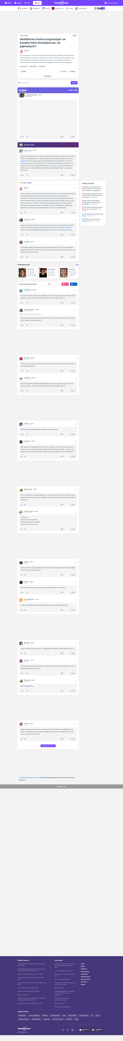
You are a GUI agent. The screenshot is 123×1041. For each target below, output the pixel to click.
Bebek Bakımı (36, 8)
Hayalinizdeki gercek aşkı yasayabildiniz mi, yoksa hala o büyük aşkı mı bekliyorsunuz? (64, 993)
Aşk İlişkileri (24, 8)
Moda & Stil (47, 1019)
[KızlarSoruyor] (24, 1030)
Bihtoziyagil (27, 680)
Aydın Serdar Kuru (31, 95)
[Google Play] (98, 1030)
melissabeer (27, 441)
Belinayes (26, 660)
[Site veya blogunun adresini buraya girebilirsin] (69, 90)
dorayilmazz (27, 219)
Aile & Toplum (22, 1015)
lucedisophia (27, 377)
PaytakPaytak (27, 289)
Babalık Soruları (33, 66)
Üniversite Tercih (59, 8)
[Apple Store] (85, 1030)
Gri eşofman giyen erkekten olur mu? (63, 970)
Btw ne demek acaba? (23, 994)
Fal (92, 1015)
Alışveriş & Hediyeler (34, 1015)
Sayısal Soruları (23, 66)
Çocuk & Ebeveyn (55, 1015)
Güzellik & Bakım (83, 8)
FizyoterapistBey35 (29, 309)
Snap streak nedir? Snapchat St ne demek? (29, 991)
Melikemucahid (28, 489)
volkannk (26, 423)
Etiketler (83, 984)
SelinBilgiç (26, 642)
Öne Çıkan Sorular (85, 979)
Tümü (77, 264)
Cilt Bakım (45, 1015)
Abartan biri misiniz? (59, 1003)
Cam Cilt (47, 8)
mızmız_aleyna (28, 150)
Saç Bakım (69, 1019)
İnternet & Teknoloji (24, 1019)
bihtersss (26, 723)
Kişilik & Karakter (36, 1019)
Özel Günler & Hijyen (58, 1019)
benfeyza (26, 581)
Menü (9, 3)
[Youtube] (71, 90)
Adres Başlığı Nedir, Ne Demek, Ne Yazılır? (28, 988)
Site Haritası (84, 982)
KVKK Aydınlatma (85, 976)
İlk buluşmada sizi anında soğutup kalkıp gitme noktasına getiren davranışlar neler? (64, 965)
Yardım (83, 963)
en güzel (68, 227)
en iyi (68, 364)
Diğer (64, 1015)
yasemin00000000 (29, 599)
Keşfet (19, 3)
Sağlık (76, 1019)
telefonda (23, 161)
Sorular (37, 777)
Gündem (71, 8)
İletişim (83, 966)
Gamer (97, 1015)
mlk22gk (26, 561)
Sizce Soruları (42, 66)
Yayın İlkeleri (84, 974)
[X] (63, 1030)
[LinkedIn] (76, 90)
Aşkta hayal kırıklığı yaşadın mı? (62, 1007)
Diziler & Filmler (72, 1015)
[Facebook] (67, 1030)
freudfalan (26, 241)
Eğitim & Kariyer (24, 35)
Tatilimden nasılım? (59, 988)
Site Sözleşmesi (85, 971)
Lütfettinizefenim (28, 511)
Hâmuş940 (27, 357)
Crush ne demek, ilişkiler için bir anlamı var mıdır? (30, 1003)
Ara (28, 3)
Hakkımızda (84, 969)
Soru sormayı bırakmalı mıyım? (62, 979)
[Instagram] (74, 90)
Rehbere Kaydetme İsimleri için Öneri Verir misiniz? (30, 974)
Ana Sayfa (21, 777)
